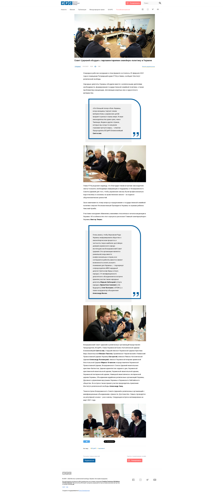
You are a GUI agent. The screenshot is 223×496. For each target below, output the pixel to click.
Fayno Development (84, 490)
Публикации (82, 9)
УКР (63, 487)
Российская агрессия (123, 9)
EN (67, 487)
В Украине (77, 66)
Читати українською (148, 66)
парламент (101, 448)
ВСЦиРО (93, 448)
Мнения (72, 9)
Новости (63, 9)
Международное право (97, 9)
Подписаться (89, 460)
